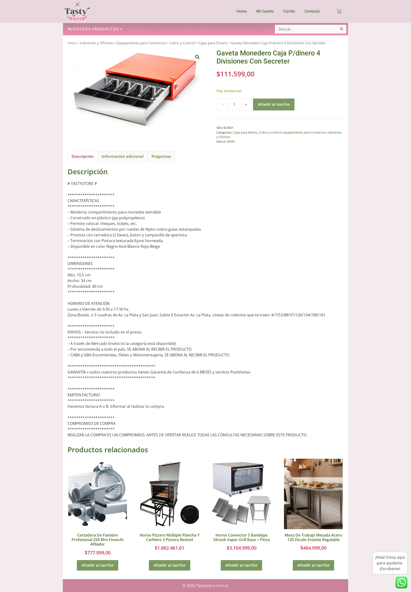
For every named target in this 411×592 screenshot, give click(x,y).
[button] (197, 57)
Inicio (72, 42)
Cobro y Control (182, 42)
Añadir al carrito (274, 104)
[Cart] (339, 11)
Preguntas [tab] (161, 156)
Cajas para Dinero (212, 42)
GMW (231, 141)
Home (242, 11)
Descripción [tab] (83, 156)
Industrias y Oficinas (96, 42)
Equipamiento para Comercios (141, 42)
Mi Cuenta (265, 11)
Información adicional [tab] (123, 156)
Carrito (289, 11)
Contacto (312, 11)
